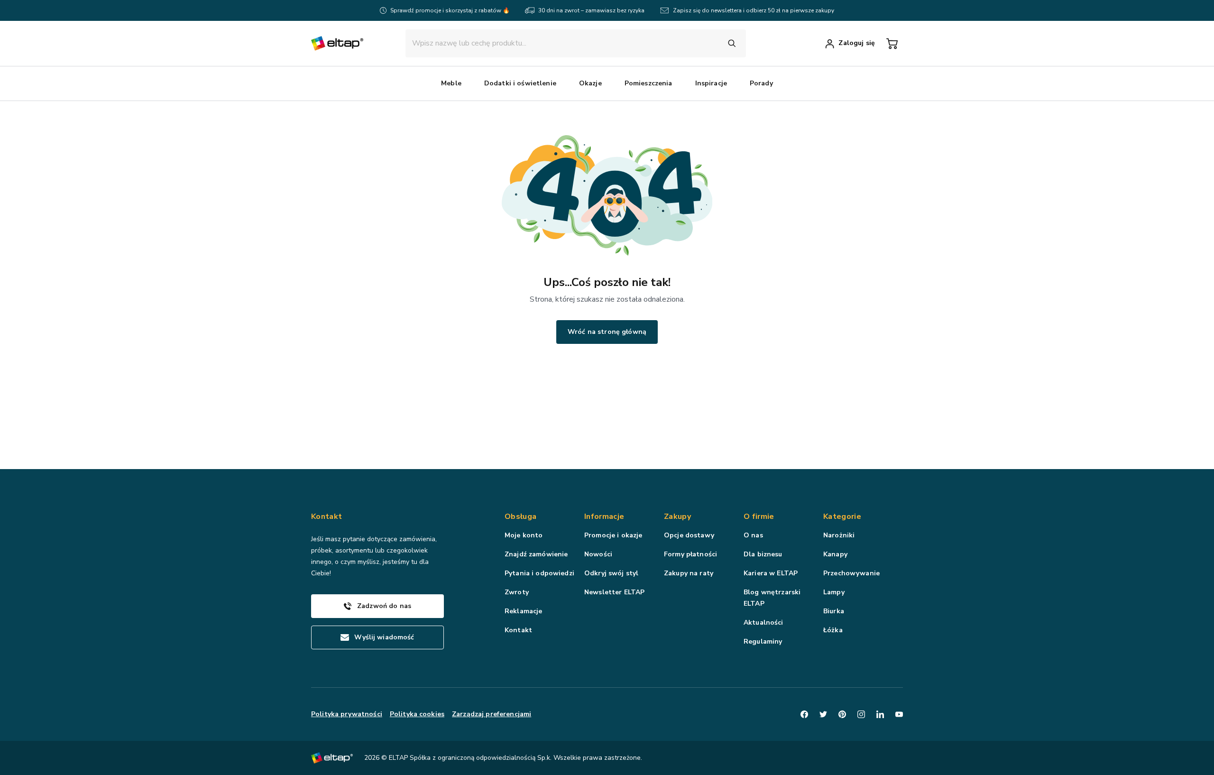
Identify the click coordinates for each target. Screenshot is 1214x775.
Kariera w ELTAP (771, 573)
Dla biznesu (763, 554)
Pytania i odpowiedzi (539, 573)
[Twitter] (823, 714)
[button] (451, 83)
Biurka (833, 611)
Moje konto (524, 535)
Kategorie (842, 516)
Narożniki (839, 535)
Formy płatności (690, 554)
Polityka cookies (417, 714)
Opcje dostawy (689, 535)
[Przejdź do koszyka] (892, 43)
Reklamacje (523, 611)
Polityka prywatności (346, 714)
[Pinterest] (842, 714)
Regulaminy (763, 641)
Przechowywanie (851, 573)
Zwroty (517, 592)
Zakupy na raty (688, 573)
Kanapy (835, 554)
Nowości (598, 554)
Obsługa (520, 516)
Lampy (834, 592)
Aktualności (763, 622)
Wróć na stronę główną (607, 331)
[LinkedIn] (880, 714)
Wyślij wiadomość (384, 637)
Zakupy (677, 516)
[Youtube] (899, 714)
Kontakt (518, 630)
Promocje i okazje (613, 535)
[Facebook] (804, 714)
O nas (753, 535)
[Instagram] (861, 714)
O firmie (759, 516)
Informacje (604, 516)
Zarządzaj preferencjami (491, 714)
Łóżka (833, 630)
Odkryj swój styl (611, 573)
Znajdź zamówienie (536, 554)
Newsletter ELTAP (614, 592)
